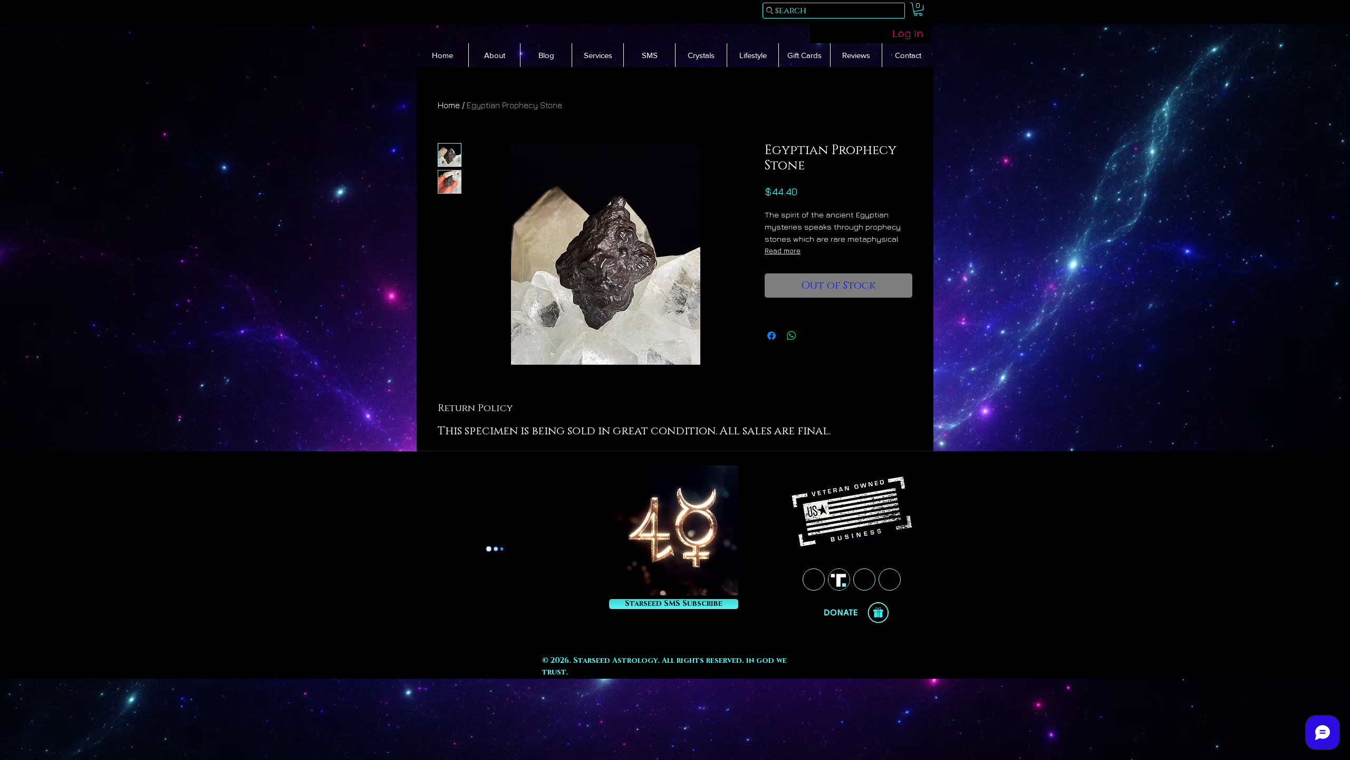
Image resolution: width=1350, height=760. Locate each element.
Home (449, 105)
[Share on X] (811, 335)
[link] (918, 9)
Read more (783, 250)
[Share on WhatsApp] (791, 335)
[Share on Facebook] (771, 335)
